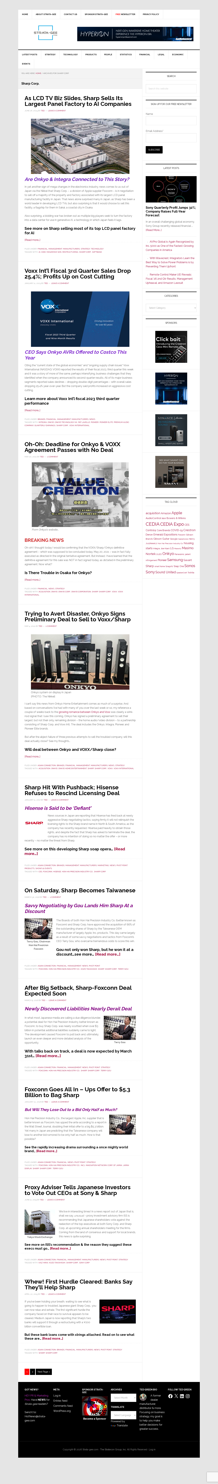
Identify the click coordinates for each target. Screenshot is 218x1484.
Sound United (165, 572)
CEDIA (153, 524)
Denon (149, 534)
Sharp (95, 592)
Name (149, 113)
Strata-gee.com (45, 33)
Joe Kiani (165, 548)
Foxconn (47, 871)
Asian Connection (47, 765)
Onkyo (51, 422)
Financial (43, 249)
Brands (41, 419)
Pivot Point (122, 865)
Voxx (114, 592)
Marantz (177, 548)
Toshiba (191, 573)
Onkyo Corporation (81, 592)
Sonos (189, 566)
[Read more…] (32, 239)
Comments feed (63, 1405)
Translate (122, 1425)
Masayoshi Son (54, 252)
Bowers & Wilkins (176, 518)
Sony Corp (84, 1263)
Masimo (188, 548)
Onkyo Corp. (64, 592)
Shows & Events (43, 868)
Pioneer (95, 422)
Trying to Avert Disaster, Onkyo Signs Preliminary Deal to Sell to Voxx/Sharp (78, 616)
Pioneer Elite (106, 422)
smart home (159, 566)
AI (39, 252)
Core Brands (163, 530)
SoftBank (97, 252)
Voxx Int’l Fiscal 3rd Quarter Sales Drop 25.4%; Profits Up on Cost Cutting (78, 273)
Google (173, 539)
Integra (43, 422)
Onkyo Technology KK (66, 422)
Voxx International (79, 425)
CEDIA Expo (172, 524)
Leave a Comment (57, 111)
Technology (97, 249)
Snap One (179, 566)
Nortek (151, 554)
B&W (164, 518)
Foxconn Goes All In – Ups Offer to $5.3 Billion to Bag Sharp (77, 1092)
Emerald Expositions (165, 534)
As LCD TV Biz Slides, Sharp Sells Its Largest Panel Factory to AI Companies (78, 101)
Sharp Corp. (85, 252)
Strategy (85, 249)
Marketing (103, 865)
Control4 (151, 530)
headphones (183, 539)
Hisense (57, 871)
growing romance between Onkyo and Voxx (84, 711)
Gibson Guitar (161, 538)
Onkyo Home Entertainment (72, 768)
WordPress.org (62, 1410)
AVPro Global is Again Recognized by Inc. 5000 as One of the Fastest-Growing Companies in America (170, 246)
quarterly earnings (44, 425)
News (92, 419)
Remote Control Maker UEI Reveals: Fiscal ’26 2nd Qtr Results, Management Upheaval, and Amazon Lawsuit (169, 278)
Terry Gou (123, 969)
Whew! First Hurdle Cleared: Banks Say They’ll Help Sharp (78, 1284)
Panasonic (179, 554)
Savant (188, 560)
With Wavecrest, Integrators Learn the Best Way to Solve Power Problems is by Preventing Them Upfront (170, 262)
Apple (177, 513)
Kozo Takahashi (89, 969)
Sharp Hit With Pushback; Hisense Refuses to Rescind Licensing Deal (72, 790)
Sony (150, 572)
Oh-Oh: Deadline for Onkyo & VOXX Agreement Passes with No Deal (72, 447)
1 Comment (52, 457)
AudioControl (153, 518)
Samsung (175, 560)
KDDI (43, 252)
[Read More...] (154, 230)
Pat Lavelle (84, 422)
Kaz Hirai (43, 1263)
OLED (159, 554)
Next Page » (44, 1372)
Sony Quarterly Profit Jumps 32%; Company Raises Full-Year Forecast (171, 211)
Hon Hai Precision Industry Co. (77, 871)
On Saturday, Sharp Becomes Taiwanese (80, 890)
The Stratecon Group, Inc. (113, 1449)
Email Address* (154, 131)
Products (29, 868)
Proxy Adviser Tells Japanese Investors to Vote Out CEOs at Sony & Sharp (78, 1190)
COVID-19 (177, 530)
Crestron (189, 530)
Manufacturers (71, 249)
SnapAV (169, 566)
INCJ (83, 1165)
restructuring (70, 252)
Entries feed (60, 1400)
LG (172, 548)
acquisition (44, 592)
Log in (57, 1395)
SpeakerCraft (182, 573)
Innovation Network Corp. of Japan (104, 1165)
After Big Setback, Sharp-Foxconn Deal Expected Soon (78, 990)
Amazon (166, 513)
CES (40, 871)
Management (55, 249)
